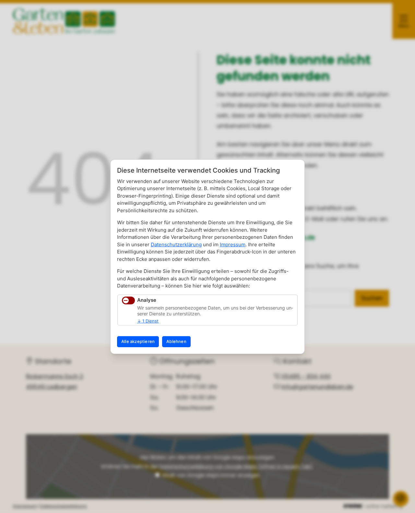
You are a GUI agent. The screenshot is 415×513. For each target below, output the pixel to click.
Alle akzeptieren (138, 341)
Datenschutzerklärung (176, 244)
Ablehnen (176, 341)
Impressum (232, 244)
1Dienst (148, 321)
